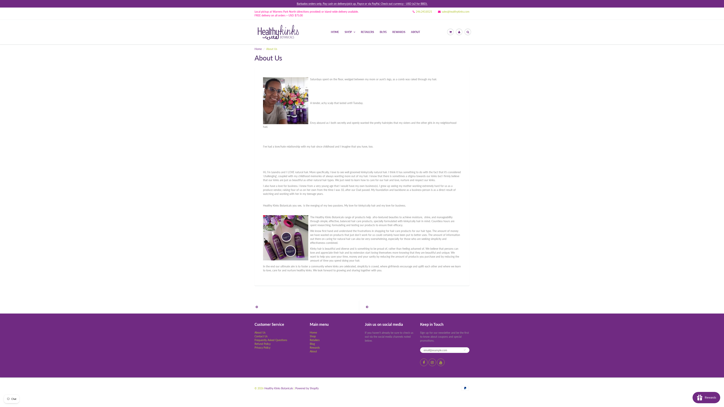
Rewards (398, 32)
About (415, 32)
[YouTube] (441, 362)
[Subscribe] (464, 350)
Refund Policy (263, 343)
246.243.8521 (424, 11)
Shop (348, 32)
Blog (383, 32)
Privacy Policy (262, 347)
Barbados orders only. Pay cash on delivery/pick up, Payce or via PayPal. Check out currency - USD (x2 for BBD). (362, 3)
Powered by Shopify (307, 388)
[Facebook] (424, 362)
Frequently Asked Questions (271, 340)
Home (335, 32)
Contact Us (261, 336)
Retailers (367, 32)
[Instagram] (432, 362)
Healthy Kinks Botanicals (278, 388)
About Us (260, 332)
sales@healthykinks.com (455, 11)
